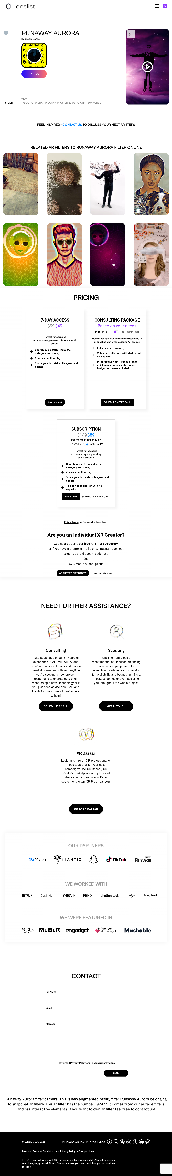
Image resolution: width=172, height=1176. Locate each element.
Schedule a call (56, 706)
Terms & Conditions (43, 1151)
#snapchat (79, 102)
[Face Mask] (107, 254)
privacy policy (95, 1141)
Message (50, 1023)
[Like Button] (5, 33)
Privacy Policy (67, 1151)
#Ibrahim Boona (45, 102)
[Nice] (151, 254)
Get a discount (104, 573)
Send (116, 1073)
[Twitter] (128, 1141)
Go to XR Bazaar (86, 809)
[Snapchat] (122, 1141)
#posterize (64, 102)
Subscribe (71, 496)
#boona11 (28, 102)
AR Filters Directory (56, 1163)
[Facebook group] (147, 1141)
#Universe (94, 102)
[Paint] (20, 184)
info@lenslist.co (73, 1141)
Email (49, 1008)
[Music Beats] (20, 254)
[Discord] (141, 1141)
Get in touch (116, 706)
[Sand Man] (64, 184)
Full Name (51, 992)
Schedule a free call (96, 496)
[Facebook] (109, 1141)
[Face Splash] (107, 184)
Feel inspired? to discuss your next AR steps (86, 125)
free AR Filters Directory (101, 543)
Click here (71, 522)
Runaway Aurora (50, 33)
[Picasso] (151, 184)
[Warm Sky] (64, 254)
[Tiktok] (135, 1141)
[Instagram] (116, 1141)
